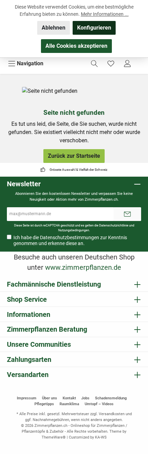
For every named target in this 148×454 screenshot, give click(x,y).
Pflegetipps (44, 404)
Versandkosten (112, 414)
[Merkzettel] (111, 63)
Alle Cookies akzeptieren (76, 46)
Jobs (85, 398)
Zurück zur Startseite (74, 156)
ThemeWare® (54, 437)
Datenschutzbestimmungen (69, 237)
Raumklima (69, 404)
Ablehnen (53, 27)
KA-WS (101, 437)
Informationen (28, 314)
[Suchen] (94, 63)
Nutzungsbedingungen (73, 230)
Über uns (49, 398)
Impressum (26, 398)
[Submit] (127, 214)
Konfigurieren (94, 27)
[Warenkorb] (140, 61)
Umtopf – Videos (99, 404)
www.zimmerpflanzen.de (83, 267)
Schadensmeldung (111, 398)
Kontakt (69, 398)
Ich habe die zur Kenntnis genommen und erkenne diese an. (70, 240)
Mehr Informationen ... (105, 14)
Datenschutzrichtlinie (113, 225)
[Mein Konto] (127, 63)
